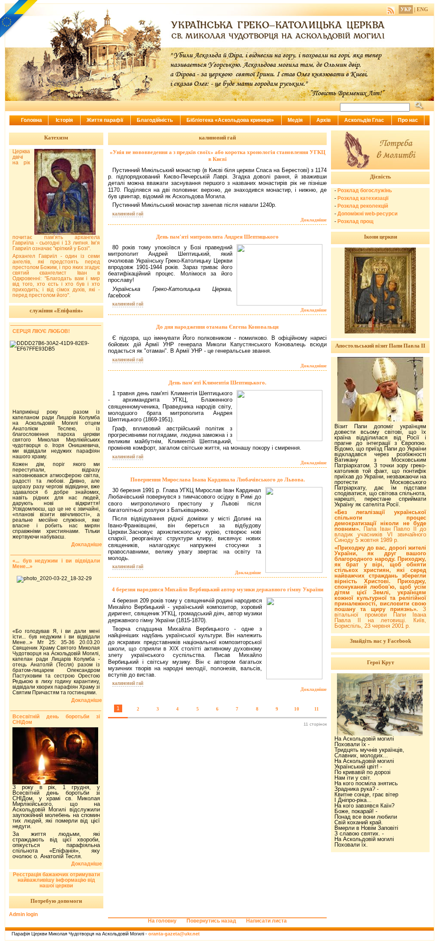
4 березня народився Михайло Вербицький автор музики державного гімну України (217, 589)
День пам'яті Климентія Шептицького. (217, 382)
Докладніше (314, 219)
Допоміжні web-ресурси (367, 214)
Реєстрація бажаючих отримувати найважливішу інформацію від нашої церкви (56, 880)
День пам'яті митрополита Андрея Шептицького (217, 236)
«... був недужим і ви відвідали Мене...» (56, 563)
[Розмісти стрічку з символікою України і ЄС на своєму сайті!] (19, 19)
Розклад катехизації (362, 198)
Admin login (23, 914)
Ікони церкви (380, 236)
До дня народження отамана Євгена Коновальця (217, 327)
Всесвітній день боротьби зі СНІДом (56, 719)
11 (316, 708)
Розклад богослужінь (364, 191)
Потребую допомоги (56, 901)
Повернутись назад (211, 921)
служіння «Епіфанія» (56, 310)
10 (296, 708)
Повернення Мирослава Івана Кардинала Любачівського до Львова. (217, 479)
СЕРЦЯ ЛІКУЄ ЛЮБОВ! (41, 331)
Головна (31, 120)
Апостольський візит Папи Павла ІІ (380, 345)
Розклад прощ (355, 221)
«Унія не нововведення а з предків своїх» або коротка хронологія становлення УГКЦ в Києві (217, 155)
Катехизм (56, 137)
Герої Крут (380, 662)
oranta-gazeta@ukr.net (174, 933)
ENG (422, 9)
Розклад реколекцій (362, 206)
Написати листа (266, 921)
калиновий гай (127, 214)
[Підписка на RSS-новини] (391, 9)
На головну (162, 921)
